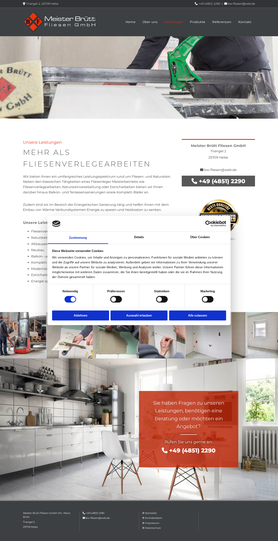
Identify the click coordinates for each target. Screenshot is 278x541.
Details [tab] (139, 237)
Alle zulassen (197, 315)
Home (131, 22)
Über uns (150, 22)
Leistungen (173, 22)
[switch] (116, 299)
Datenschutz (153, 527)
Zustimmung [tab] (78, 237)
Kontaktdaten (153, 517)
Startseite (151, 513)
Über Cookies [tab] (200, 237)
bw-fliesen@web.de (241, 3)
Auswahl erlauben (139, 315)
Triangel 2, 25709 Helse (42, 3)
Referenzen (221, 22)
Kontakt (245, 22)
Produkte (197, 22)
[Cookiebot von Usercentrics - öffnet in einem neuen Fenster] (208, 224)
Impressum (152, 523)
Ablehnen (80, 315)
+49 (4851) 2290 (209, 3)
